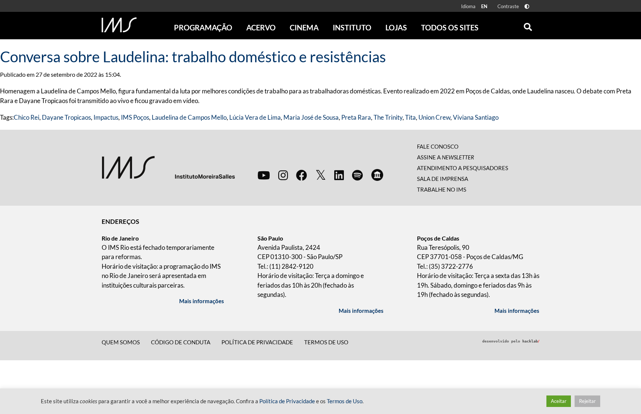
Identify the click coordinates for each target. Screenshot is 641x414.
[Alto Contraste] (527, 6)
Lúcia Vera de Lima (255, 117)
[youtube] (263, 175)
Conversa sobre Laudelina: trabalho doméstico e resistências (193, 57)
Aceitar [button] (558, 401)
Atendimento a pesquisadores (462, 168)
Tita (410, 117)
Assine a (445, 157)
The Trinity (388, 117)
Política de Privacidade (287, 401)
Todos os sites (450, 27)
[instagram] (283, 175)
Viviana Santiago (476, 117)
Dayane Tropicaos (66, 117)
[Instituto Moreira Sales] (168, 166)
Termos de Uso (326, 342)
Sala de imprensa (442, 178)
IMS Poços (135, 117)
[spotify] (357, 175)
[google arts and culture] (377, 175)
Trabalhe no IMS (441, 189)
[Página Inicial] (119, 25)
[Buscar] (527, 25)
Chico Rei (26, 117)
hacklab (530, 341)
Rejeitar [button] (587, 401)
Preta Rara (356, 117)
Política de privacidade (257, 342)
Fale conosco (437, 146)
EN (484, 6)
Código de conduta (180, 342)
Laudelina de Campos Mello (189, 117)
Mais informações (201, 301)
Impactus (105, 117)
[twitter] (320, 175)
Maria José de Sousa (311, 117)
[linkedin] (339, 175)
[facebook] (301, 175)
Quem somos (121, 342)
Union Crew (434, 117)
